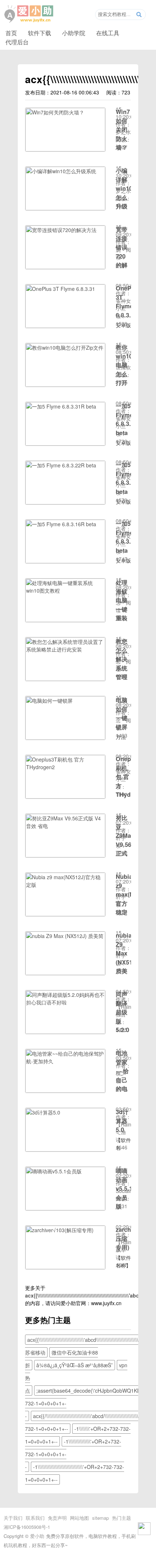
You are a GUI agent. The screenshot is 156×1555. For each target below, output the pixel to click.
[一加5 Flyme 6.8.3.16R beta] (65, 561)
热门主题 (121, 1517)
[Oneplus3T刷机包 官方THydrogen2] (65, 796)
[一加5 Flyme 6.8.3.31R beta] (65, 443)
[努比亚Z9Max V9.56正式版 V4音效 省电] (65, 855)
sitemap (100, 1517)
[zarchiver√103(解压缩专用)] (65, 1267)
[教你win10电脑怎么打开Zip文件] (65, 384)
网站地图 (79, 1517)
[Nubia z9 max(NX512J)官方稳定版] (65, 914)
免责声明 (57, 1517)
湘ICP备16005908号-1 (27, 1526)
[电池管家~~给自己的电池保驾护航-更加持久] (65, 1090)
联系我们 (35, 1517)
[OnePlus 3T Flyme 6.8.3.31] (65, 325)
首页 (11, 32)
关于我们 (13, 1517)
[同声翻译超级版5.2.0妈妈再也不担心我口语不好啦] (65, 1031)
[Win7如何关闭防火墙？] (65, 149)
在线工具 (107, 32)
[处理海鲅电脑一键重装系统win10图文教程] (65, 620)
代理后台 (17, 41)
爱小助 (37, 1535)
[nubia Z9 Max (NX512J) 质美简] (65, 973)
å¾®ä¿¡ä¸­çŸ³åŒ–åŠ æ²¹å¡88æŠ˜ (74, 1365)
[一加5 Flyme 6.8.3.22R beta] (65, 502)
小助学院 (73, 32)
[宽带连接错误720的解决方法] (65, 267)
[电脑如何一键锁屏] (65, 737)
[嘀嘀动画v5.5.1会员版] (65, 1208)
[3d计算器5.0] (65, 1149)
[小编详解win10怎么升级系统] (65, 208)
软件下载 (39, 32)
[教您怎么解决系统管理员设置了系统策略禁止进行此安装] (65, 678)
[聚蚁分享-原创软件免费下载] (29, 14)
